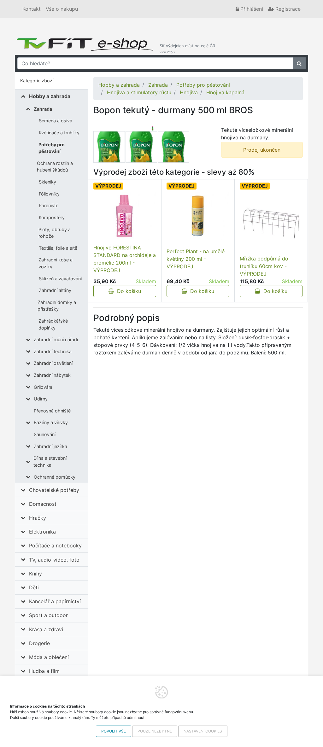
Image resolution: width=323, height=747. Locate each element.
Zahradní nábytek (52, 375)
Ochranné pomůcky (54, 477)
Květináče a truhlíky (59, 132)
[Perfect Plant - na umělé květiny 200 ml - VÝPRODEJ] (198, 216)
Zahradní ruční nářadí (56, 339)
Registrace (287, 9)
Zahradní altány (55, 290)
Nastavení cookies (203, 731)
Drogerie (39, 643)
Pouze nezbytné (155, 731)
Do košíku (127, 291)
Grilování (43, 387)
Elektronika (42, 531)
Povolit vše (113, 731)
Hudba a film (44, 671)
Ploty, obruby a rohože (54, 233)
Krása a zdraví (46, 629)
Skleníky (47, 181)
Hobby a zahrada (49, 96)
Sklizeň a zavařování (60, 278)
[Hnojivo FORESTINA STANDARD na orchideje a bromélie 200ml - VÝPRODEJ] (124, 216)
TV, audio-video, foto (54, 560)
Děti (34, 587)
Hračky (37, 518)
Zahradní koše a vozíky (55, 263)
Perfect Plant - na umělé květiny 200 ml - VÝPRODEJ (196, 259)
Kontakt (31, 9)
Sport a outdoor (48, 615)
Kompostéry (52, 217)
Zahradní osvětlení (53, 363)
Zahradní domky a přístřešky (57, 306)
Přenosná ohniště (52, 410)
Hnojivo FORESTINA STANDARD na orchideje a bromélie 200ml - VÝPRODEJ (124, 258)
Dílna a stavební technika (50, 461)
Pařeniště (48, 205)
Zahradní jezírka (50, 446)
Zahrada (43, 109)
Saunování (45, 434)
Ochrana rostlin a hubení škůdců (55, 166)
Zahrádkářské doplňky (53, 324)
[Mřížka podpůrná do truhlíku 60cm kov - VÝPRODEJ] (271, 223)
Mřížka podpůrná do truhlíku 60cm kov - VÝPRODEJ (264, 266)
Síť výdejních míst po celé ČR (187, 49)
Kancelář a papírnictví (55, 601)
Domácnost (42, 504)
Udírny (41, 398)
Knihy (35, 573)
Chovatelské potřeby (54, 490)
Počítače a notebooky (55, 545)
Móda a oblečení (49, 657)
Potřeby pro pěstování (51, 148)
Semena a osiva (55, 120)
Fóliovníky (49, 193)
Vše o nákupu (62, 9)
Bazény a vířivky (51, 422)
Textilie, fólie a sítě (58, 248)
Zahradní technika (53, 351)
